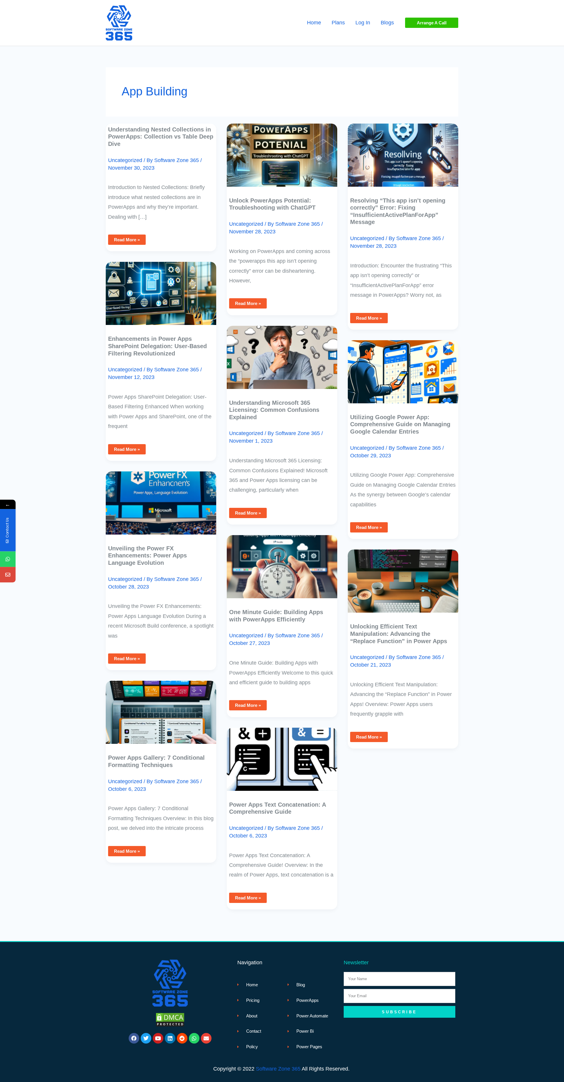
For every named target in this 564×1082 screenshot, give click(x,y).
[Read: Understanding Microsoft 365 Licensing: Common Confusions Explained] (282, 353)
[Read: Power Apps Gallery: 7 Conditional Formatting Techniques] (161, 708)
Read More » (129, 238)
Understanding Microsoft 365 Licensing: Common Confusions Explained (274, 410)
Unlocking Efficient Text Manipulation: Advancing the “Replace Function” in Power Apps (398, 633)
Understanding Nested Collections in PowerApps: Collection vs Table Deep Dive (160, 136)
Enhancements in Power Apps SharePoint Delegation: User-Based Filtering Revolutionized (157, 346)
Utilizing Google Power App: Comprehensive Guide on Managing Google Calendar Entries (400, 424)
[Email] (8, 575)
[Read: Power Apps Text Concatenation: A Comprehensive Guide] (282, 755)
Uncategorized (125, 160)
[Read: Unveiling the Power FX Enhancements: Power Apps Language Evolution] (161, 499)
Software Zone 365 (278, 1069)
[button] (431, 23)
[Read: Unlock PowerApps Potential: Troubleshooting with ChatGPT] (282, 151)
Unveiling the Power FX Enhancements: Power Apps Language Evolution (147, 555)
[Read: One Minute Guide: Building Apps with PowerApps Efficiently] (282, 562)
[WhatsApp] (8, 559)
